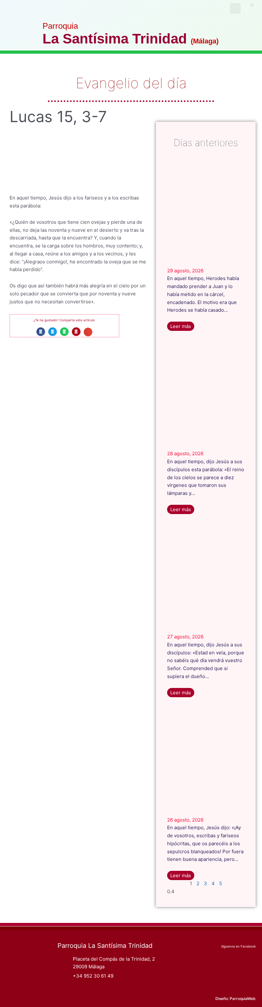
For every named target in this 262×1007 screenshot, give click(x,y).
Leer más (180, 326)
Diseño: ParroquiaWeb (235, 998)
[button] (252, 5)
